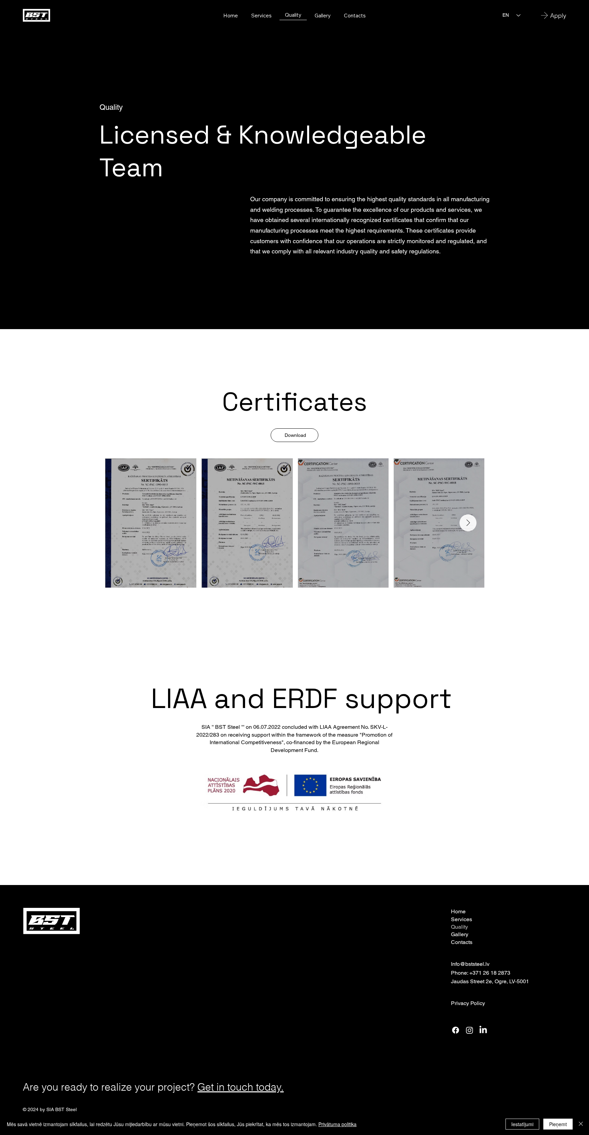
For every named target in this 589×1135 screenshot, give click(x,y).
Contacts (461, 942)
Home (458, 911)
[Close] (581, 1124)
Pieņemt (558, 1124)
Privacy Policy (468, 1003)
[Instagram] (469, 1030)
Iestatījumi (522, 1124)
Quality (459, 927)
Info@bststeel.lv (470, 964)
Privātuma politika (337, 1124)
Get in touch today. (240, 1087)
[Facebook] (455, 1030)
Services (461, 919)
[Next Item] (468, 522)
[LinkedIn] (483, 1030)
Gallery (459, 934)
